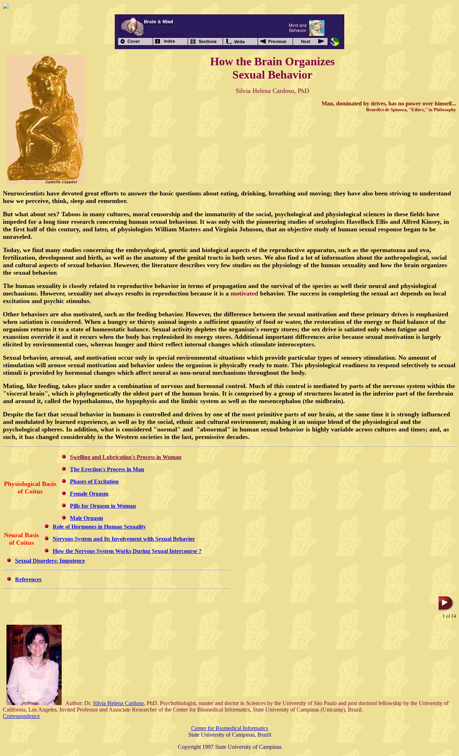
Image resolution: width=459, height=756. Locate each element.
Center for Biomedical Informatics (229, 728)
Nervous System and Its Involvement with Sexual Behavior (124, 539)
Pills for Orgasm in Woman (103, 506)
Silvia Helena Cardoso (118, 703)
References (28, 579)
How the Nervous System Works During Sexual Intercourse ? (127, 551)
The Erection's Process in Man (107, 469)
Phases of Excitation (94, 481)
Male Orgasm (86, 518)
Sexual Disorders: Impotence (50, 561)
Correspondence (21, 716)
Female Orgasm (89, 494)
